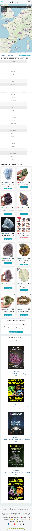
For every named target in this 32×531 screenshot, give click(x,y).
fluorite (21, 233)
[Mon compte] (12, 2)
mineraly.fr (6, 517)
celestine (6, 182)
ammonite (22, 258)
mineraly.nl (24, 519)
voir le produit (8, 188)
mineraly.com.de (26, 517)
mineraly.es (16, 519)
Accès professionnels (19, 509)
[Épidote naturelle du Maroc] (24, 173)
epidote (21, 182)
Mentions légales (9, 508)
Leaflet (17, 52)
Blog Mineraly (6, 513)
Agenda (4, 55)
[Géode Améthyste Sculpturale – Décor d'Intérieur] (8, 199)
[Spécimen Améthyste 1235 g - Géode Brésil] (8, 249)
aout (12, 55)
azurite (21, 208)
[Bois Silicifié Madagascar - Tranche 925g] (24, 300)
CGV (3, 508)
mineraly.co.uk (15, 517)
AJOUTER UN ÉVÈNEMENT (16, 332)
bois (20, 309)
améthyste (6, 208)
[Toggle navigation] (29, 2)
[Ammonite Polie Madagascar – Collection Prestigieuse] (24, 249)
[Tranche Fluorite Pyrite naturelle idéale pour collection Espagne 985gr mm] (24, 224)
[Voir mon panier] (15, 2)
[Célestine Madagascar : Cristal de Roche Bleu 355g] (8, 173)
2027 (9, 55)
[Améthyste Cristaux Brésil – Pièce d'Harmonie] (8, 275)
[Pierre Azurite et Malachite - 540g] (24, 199)
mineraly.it (7, 519)
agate (21, 283)
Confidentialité (17, 508)
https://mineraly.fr (24, 514)
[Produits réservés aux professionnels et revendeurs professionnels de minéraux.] (30, 233)
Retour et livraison (8, 509)
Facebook (14, 513)
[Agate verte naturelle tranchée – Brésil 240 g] (24, 275)
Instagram (21, 513)
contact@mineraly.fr (12, 514)
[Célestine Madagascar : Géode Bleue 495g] (8, 224)
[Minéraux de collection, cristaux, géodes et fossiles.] (2, 2)
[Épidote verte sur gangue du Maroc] (8, 300)
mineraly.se (20, 521)
